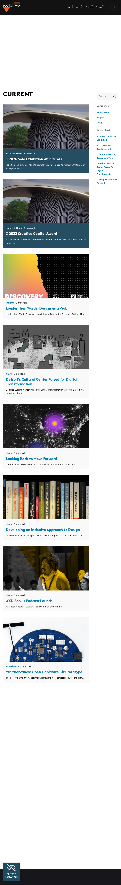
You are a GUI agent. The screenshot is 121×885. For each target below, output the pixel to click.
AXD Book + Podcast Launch (29, 601)
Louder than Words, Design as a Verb (36, 308)
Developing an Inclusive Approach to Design (43, 530)
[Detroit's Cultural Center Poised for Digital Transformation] (46, 368)
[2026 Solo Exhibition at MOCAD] (46, 147)
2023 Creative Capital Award (33, 234)
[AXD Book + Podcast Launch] (46, 589)
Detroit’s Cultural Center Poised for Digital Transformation (105, 169)
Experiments (12, 666)
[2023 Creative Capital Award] (46, 222)
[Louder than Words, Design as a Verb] (46, 297)
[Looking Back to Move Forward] (46, 447)
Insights (10, 303)
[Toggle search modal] (114, 7)
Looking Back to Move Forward (31, 459)
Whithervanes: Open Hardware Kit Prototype (44, 672)
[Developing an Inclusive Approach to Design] (46, 518)
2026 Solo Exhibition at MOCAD (35, 159)
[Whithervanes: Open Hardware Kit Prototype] (46, 660)
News (19, 154)
